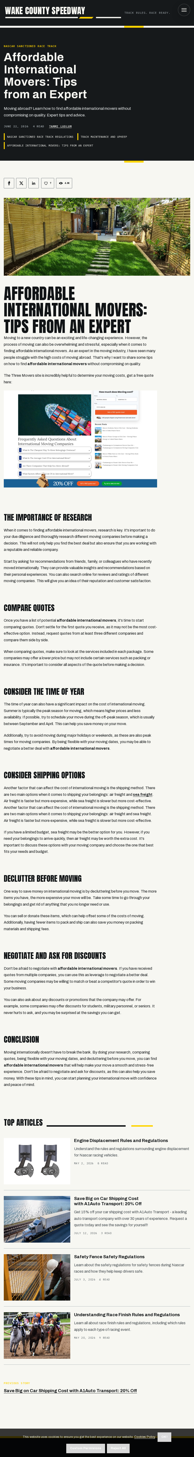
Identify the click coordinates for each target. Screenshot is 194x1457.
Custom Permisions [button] (85, 1448)
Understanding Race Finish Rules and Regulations (127, 1314)
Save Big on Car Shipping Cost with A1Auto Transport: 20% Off (70, 1390)
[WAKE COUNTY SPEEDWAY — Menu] (184, 10)
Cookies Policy (144, 1437)
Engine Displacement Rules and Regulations (121, 1140)
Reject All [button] (118, 1448)
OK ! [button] (164, 1437)
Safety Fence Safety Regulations (109, 1256)
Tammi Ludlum (60, 126)
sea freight (142, 795)
